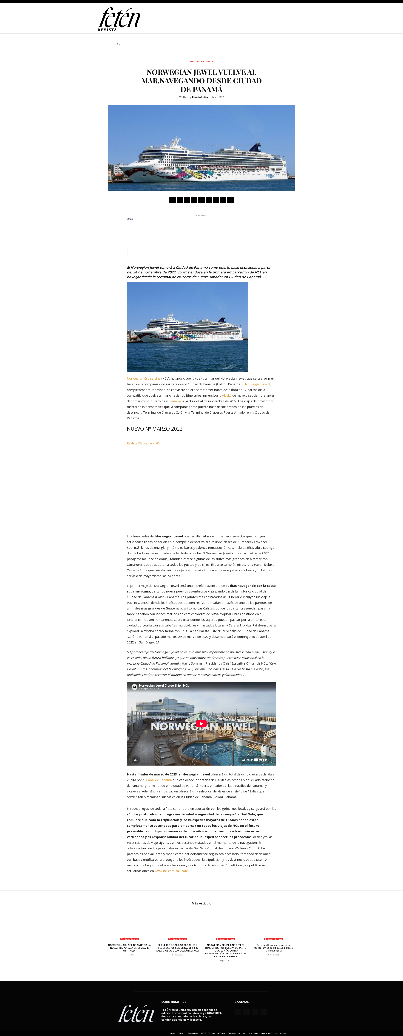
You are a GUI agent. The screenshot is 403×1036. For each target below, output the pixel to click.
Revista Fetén (200, 97)
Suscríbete (253, 1033)
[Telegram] (223, 200)
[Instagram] (99, 44)
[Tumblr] (216, 200)
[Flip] (230, 200)
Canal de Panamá (159, 780)
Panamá (175, 401)
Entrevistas (193, 1033)
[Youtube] (108, 44)
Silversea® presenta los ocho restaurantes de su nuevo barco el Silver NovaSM (273, 947)
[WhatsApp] (194, 200)
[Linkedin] (201, 200)
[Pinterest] (187, 200)
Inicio (172, 1033)
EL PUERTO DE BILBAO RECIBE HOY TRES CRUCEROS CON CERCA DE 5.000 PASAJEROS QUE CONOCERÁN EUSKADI (177, 947)
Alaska (227, 395)
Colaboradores (279, 1033)
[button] (118, 44)
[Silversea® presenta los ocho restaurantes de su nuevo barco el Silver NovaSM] (273, 925)
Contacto (265, 1033)
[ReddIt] (209, 200)
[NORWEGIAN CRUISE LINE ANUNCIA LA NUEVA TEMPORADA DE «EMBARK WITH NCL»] (129, 925)
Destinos (232, 1033)
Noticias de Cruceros (201, 61)
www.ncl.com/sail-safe (171, 871)
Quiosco (181, 1033)
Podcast (242, 1033)
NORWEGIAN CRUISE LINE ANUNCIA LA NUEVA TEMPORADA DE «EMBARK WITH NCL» (129, 947)
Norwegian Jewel (257, 384)
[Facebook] (94, 44)
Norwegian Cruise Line (144, 378)
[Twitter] (103, 44)
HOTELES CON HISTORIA (213, 1033)
